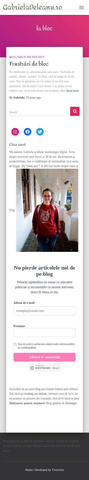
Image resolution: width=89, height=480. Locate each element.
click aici (32, 166)
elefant (43, 393)
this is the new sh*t (30, 57)
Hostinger (71, 403)
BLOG (12, 57)
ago (33, 97)
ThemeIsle (58, 469)
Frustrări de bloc (29, 64)
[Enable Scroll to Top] (81, 471)
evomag (28, 393)
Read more (72, 90)
